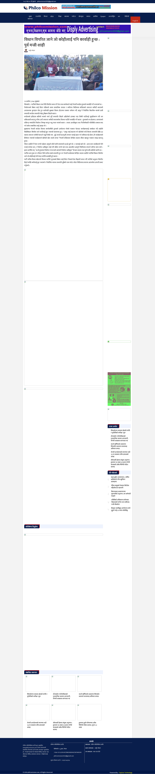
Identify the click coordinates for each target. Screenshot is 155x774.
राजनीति (38, 16)
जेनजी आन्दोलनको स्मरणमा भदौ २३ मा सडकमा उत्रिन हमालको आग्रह (36, 725)
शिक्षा (60, 16)
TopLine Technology (125, 772)
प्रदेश (52, 16)
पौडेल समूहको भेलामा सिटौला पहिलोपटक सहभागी (120, 486)
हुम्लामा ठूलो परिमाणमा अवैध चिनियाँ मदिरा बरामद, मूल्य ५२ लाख (88, 725)
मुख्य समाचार (30, 17)
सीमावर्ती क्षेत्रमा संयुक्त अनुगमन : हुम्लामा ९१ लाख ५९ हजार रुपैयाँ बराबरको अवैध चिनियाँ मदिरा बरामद (62, 726)
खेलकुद (81, 16)
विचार (46, 16)
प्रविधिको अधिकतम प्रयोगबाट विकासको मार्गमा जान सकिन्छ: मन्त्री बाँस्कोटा (120, 502)
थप (119, 16)
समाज (88, 16)
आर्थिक (95, 16)
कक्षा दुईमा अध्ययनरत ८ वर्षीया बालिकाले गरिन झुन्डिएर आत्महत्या (120, 479)
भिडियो (127, 16)
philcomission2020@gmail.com (46, 1)
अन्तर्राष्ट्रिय (112, 16)
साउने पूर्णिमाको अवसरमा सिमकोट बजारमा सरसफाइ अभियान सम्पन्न (89, 695)
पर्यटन (74, 16)
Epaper (103, 16)
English (135, 20)
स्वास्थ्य (66, 16)
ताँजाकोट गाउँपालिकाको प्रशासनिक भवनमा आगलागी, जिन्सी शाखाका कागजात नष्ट (61, 696)
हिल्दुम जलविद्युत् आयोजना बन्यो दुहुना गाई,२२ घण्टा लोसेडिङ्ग (120, 509)
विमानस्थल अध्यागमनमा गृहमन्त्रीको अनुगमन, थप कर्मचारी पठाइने (121, 493)
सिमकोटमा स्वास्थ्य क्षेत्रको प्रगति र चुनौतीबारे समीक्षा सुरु (37, 695)
